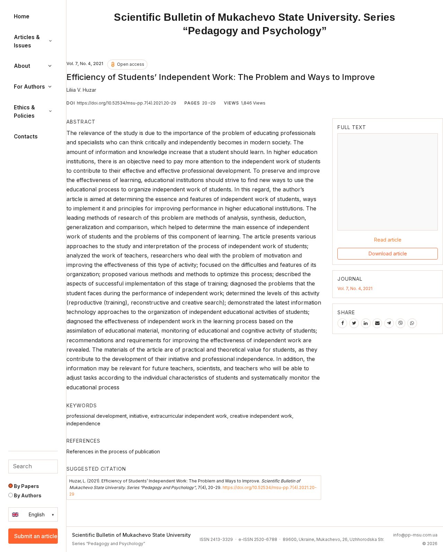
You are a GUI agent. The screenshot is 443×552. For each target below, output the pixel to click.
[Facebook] (342, 323)
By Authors (27, 495)
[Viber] (400, 323)
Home (21, 16)
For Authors (29, 86)
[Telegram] (389, 323)
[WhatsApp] (412, 323)
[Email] (377, 323)
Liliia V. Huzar (81, 90)
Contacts (26, 136)
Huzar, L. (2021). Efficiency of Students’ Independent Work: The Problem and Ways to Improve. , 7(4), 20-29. (193, 487)
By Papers (26, 486)
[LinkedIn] (366, 323)
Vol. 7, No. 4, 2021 (354, 288)
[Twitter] (354, 323)
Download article (388, 253)
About (22, 66)
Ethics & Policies (24, 111)
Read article (387, 240)
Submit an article (35, 536)
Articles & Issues (27, 41)
